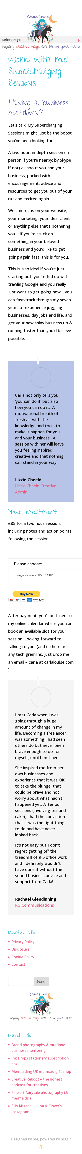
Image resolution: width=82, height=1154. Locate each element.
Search (41, 981)
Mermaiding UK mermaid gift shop (41, 1071)
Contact (18, 964)
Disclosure (20, 949)
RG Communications (34, 905)
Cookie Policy (22, 956)
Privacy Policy (22, 941)
